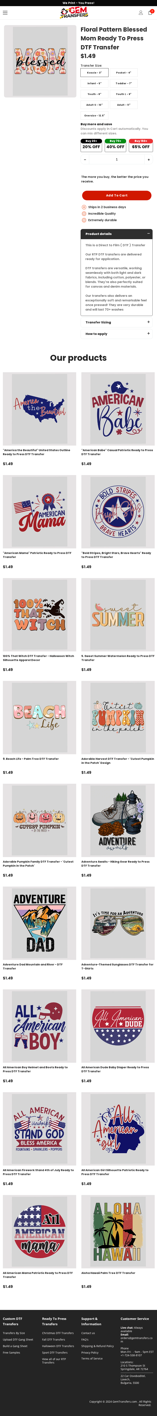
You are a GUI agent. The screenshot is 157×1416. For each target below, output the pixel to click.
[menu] (5, 12)
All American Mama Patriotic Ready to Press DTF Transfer (38, 1275)
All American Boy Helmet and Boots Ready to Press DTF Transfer (35, 1069)
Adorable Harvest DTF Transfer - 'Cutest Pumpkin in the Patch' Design (117, 761)
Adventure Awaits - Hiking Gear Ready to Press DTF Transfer (115, 864)
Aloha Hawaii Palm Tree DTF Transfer (108, 1273)
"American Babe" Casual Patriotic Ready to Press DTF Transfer (117, 452)
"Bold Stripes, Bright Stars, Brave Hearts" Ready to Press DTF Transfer (116, 555)
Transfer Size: (91, 66)
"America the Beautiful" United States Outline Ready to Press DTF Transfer (36, 452)
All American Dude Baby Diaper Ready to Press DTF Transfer (115, 1069)
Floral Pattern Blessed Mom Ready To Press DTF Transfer (114, 38)
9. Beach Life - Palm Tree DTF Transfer (31, 759)
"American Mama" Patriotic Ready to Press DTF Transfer (37, 555)
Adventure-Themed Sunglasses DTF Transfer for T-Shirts (117, 966)
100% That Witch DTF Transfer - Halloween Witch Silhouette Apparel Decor (38, 658)
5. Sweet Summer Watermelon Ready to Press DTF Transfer (118, 658)
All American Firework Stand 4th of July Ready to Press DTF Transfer (38, 1172)
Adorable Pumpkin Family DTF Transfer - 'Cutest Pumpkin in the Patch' (38, 864)
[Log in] (141, 13)
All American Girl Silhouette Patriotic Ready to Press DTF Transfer (115, 1172)
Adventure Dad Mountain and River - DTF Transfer (33, 966)
